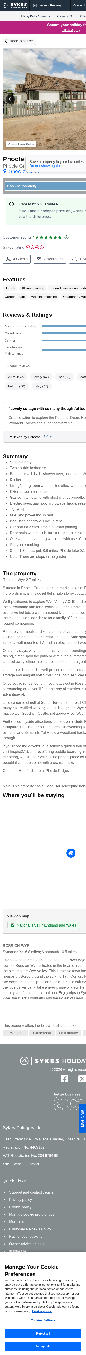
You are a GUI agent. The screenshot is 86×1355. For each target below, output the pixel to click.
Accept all (43, 1346)
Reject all (43, 1333)
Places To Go (65, 16)
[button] (10, 99)
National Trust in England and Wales (46, 925)
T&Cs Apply (71, 30)
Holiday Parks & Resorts (35, 16)
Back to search (22, 41)
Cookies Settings (43, 1320)
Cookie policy (42, 1311)
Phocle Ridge (23, 159)
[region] (43, 1303)
